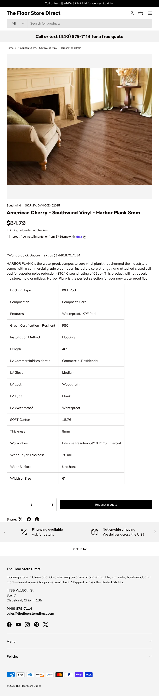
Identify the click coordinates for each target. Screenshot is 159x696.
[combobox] (79, 23)
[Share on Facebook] (29, 519)
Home (10, 48)
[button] (140, 13)
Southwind (14, 205)
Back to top (80, 549)
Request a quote (106, 504)
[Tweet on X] (20, 519)
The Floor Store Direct (28, 685)
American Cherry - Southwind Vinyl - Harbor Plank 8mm (49, 48)
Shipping (12, 230)
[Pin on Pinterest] (37, 519)
